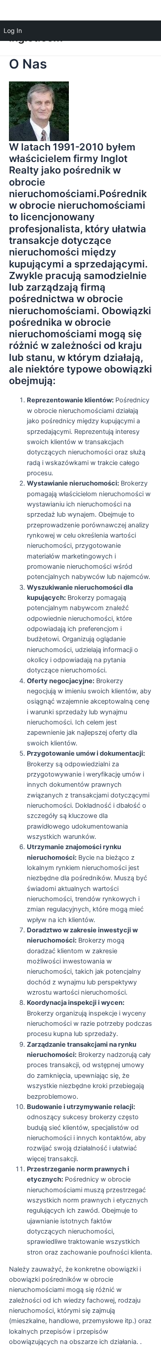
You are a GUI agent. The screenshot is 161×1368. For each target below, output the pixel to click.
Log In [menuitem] (13, 30)
